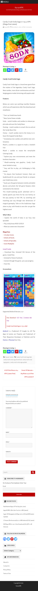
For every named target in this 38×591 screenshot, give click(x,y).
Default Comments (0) (12, 394)
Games (12, 357)
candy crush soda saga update (18, 362)
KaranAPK (19, 8)
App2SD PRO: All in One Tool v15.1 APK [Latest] (15, 510)
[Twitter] (12, 70)
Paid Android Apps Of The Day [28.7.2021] (14, 506)
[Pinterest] (16, 70)
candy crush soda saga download (12, 359)
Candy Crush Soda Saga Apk (24, 357)
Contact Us (6, 566)
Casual (7, 357)
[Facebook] (9, 70)
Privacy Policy (7, 569)
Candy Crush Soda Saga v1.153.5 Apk (17, 326)
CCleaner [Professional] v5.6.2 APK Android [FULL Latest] (18, 520)
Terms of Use (7, 573)
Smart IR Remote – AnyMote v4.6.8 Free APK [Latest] (27, 374)
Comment (9, 407)
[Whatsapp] (5, 70)
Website (8, 451)
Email (8, 442)
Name (8, 432)
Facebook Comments (12, 397)
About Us (6, 562)
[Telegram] (20, 70)
